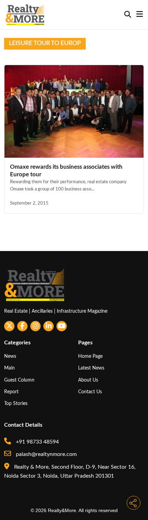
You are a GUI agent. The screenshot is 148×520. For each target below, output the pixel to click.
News (10, 356)
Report (11, 391)
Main (9, 368)
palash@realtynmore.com (45, 454)
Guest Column (19, 380)
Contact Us (90, 391)
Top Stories (16, 403)
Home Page (90, 356)
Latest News (91, 368)
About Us (88, 380)
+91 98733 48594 (36, 442)
